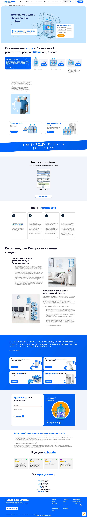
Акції (45, 1)
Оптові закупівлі (65, 508)
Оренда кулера (65, 505)
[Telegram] (81, 505)
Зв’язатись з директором (23, 514)
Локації (48, 1)
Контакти (56, 1)
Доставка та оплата (39, 1)
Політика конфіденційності (10, 514)
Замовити (80, 1)
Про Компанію (27, 1)
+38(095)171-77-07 (78, 503)
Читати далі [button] (31, 467)
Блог (52, 1)
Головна (21, 1)
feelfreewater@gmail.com (77, 501)
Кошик (76, 2)
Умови (17, 514)
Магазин (32, 1)
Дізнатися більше (43, 196)
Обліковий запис (73, 2)
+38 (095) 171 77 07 (52, 423)
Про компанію (54, 503)
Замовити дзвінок (11, 508)
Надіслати (18, 416)
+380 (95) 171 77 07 (66, 1)
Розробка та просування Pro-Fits (35, 514)
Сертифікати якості (55, 506)
